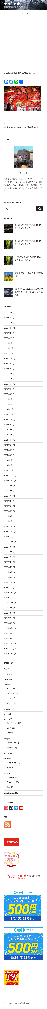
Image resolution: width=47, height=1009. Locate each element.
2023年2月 (8, 521)
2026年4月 (8, 328)
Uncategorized (10, 793)
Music (6, 719)
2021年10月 (9, 603)
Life (5, 684)
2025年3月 (8, 394)
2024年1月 (8, 465)
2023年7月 (8, 496)
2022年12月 (9, 531)
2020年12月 (9, 654)
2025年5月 (8, 384)
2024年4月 (8, 450)
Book (6, 674)
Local (9, 698)
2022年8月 (8, 552)
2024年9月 (8, 425)
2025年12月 (9, 348)
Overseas (11, 782)
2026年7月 (8, 313)
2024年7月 (8, 435)
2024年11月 (8, 414)
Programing (11, 762)
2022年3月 (8, 577)
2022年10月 (9, 542)
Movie (6, 714)
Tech (6, 758)
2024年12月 (9, 409)
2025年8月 (8, 369)
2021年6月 (8, 623)
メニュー (24, 13)
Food (9, 688)
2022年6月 (8, 562)
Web (9, 767)
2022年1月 (8, 587)
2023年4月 (8, 511)
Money (9, 703)
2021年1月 (8, 648)
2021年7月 (8, 618)
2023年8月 (8, 491)
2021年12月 (9, 593)
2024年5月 (8, 445)
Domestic (11, 777)
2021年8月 (8, 613)
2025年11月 (8, 353)
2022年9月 (8, 547)
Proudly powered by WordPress (16, 1003)
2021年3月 (8, 638)
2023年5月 (8, 506)
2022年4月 (8, 572)
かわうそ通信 (13, 3)
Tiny (8, 787)
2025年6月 (8, 379)
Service (10, 748)
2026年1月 (8, 343)
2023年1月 (8, 526)
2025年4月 (8, 389)
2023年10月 (9, 481)
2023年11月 (8, 475)
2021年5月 (8, 628)
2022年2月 (8, 582)
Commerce (11, 743)
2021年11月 (8, 598)
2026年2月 (8, 338)
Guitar (9, 733)
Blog (5, 669)
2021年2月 (8, 643)
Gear (6, 679)
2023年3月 (8, 516)
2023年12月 (9, 470)
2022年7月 (8, 557)
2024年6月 (8, 440)
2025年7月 (8, 374)
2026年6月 (8, 318)
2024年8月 (8, 430)
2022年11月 (8, 537)
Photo (6, 753)
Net (5, 739)
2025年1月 (8, 404)
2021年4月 (8, 633)
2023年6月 (8, 501)
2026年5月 (8, 323)
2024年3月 (8, 455)
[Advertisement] (23, 41)
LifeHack (10, 693)
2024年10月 (9, 419)
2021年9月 (8, 608)
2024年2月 (8, 460)
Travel (6, 773)
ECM (9, 728)
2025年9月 (8, 363)
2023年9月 (8, 486)
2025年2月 (8, 399)
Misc (6, 709)
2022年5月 (8, 567)
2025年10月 (9, 358)
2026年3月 (8, 333)
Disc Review (12, 723)
